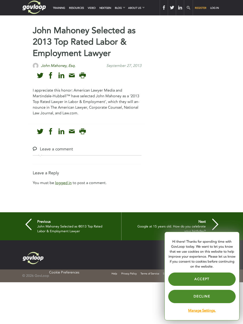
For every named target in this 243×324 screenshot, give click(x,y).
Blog (118, 8)
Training (59, 8)
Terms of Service (149, 273)
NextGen (105, 8)
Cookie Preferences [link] (64, 272)
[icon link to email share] (72, 75)
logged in (63, 182)
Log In (214, 8)
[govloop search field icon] (188, 7)
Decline (202, 296)
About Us (134, 8)
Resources (76, 8)
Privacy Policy (129, 273)
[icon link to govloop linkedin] (61, 75)
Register (200, 8)
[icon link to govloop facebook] (50, 75)
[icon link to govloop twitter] (40, 75)
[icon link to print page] (82, 75)
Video (92, 8)
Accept (202, 279)
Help (114, 273)
